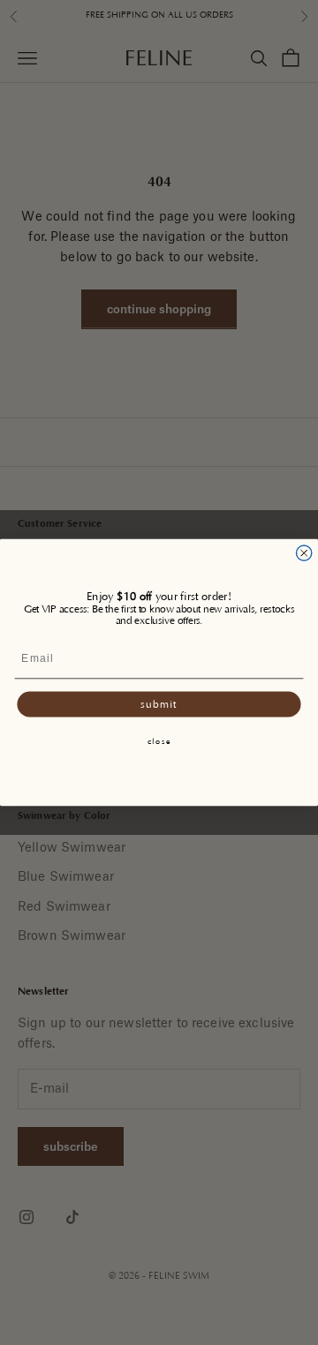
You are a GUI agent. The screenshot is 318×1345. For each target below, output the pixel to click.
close (159, 742)
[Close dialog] (304, 552)
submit (158, 704)
